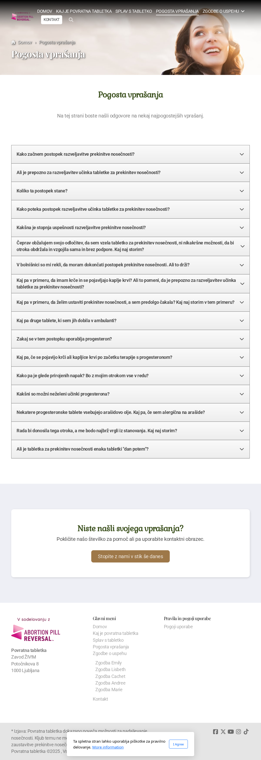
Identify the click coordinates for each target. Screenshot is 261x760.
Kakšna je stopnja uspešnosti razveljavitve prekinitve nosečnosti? (81, 227)
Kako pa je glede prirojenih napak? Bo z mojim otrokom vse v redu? (83, 375)
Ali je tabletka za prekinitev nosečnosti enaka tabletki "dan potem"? (83, 449)
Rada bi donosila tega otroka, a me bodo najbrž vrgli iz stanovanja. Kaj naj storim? (97, 430)
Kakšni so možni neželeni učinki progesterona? (63, 394)
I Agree (178, 744)
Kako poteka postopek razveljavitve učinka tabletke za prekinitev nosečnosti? (93, 209)
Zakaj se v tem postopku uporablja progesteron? (64, 339)
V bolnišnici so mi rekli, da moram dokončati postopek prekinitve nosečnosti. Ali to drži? (103, 264)
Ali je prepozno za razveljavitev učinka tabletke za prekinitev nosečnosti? (89, 172)
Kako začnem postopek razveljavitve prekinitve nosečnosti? (76, 154)
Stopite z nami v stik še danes (130, 556)
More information (108, 747)
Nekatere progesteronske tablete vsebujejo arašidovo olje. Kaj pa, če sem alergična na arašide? (111, 412)
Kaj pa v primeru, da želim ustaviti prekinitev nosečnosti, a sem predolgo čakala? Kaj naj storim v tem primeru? (125, 302)
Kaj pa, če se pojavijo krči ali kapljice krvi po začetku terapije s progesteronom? (94, 357)
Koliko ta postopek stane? (42, 190)
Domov (25, 42)
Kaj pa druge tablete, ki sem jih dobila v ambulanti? (66, 320)
